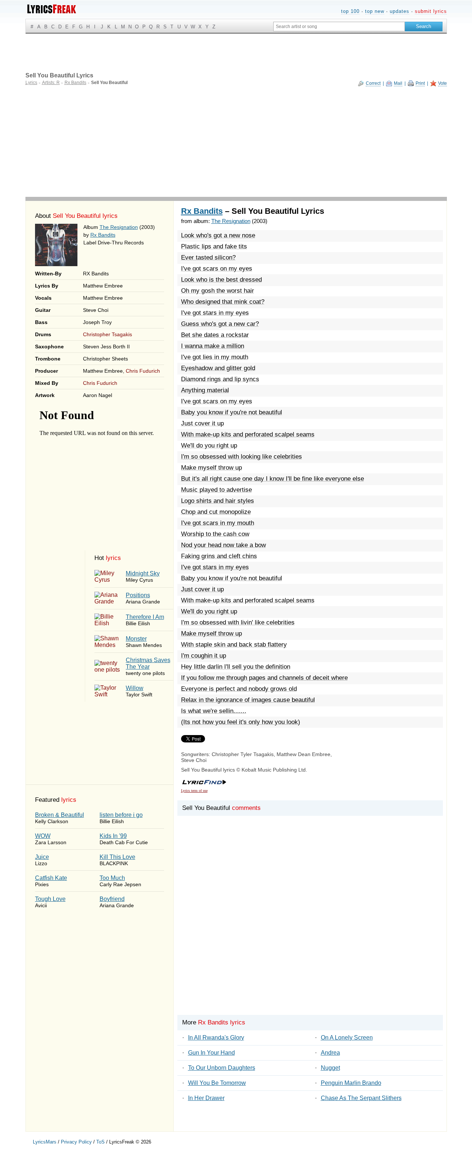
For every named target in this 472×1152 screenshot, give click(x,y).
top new (374, 11)
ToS (100, 1142)
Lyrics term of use (194, 791)
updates (399, 11)
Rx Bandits (102, 235)
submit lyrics (431, 11)
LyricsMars (44, 1142)
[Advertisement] (236, 141)
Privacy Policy (76, 1142)
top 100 (350, 11)
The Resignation (119, 227)
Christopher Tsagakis (107, 334)
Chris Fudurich (143, 371)
